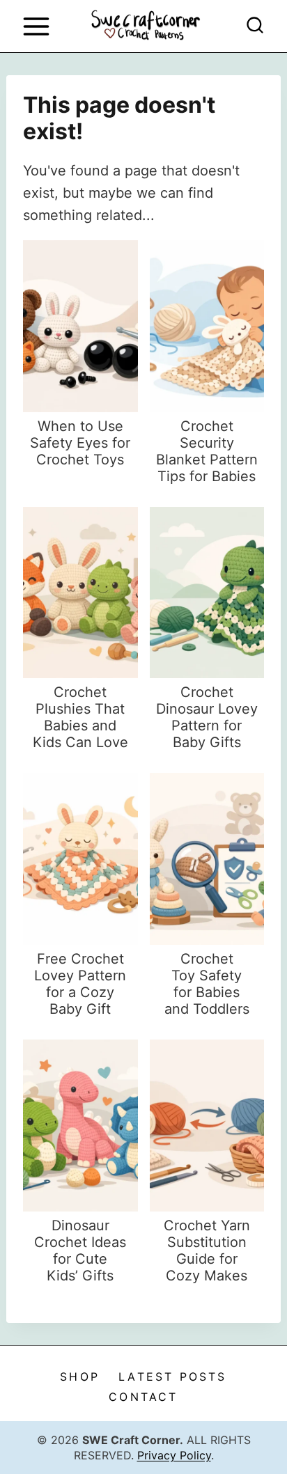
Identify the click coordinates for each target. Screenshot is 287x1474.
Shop (80, 1376)
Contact (143, 1397)
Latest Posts (172, 1376)
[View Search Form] (255, 26)
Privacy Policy (174, 1455)
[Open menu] (36, 26)
